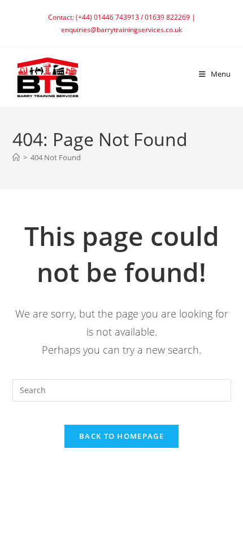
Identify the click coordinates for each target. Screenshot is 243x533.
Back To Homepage (121, 436)
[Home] (16, 157)
